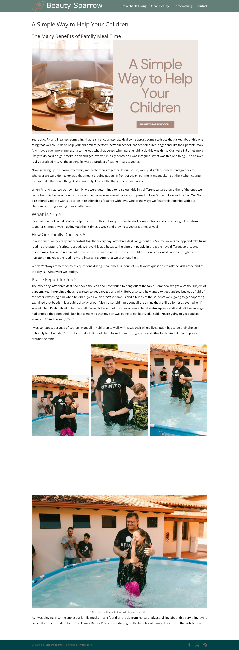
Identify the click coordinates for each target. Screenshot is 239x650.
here (199, 623)
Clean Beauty (160, 6)
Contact (202, 6)
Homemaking (182, 6)
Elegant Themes (55, 644)
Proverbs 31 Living (133, 6)
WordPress (86, 644)
